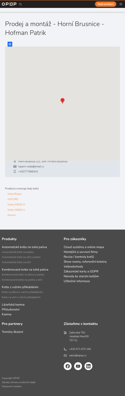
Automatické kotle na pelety (18, 252)
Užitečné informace (77, 281)
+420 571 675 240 (80, 349)
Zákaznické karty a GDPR (81, 271)
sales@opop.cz (77, 355)
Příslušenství (11, 309)
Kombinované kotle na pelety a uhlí (22, 280)
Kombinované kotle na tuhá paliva (25, 270)
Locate (10, 44)
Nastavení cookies (12, 386)
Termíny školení (12, 332)
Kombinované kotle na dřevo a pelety (23, 274)
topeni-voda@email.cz (31, 166)
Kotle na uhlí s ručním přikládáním (21, 297)
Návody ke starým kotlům (81, 276)
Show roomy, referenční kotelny (85, 262)
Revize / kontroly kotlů (79, 257)
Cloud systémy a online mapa (84, 247)
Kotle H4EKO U (16, 210)
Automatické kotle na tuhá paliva (24, 247)
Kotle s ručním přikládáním (20, 287)
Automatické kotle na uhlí (16, 262)
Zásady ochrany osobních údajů (19, 382)
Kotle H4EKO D (16, 204)
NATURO (13, 199)
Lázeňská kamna (13, 305)
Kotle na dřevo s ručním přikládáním (22, 292)
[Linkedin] (88, 366)
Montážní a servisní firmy (81, 252)
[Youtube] (78, 366)
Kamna (12, 215)
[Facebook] (68, 366)
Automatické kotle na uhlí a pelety (21, 257)
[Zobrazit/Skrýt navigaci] (121, 4)
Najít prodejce (106, 4)
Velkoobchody (73, 266)
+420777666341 (28, 171)
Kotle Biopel (14, 194)
